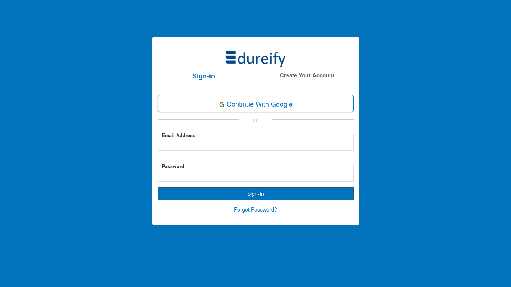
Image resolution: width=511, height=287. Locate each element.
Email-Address (178, 135)
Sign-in (203, 76)
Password (173, 166)
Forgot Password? (255, 209)
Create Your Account (307, 75)
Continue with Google (259, 103)
